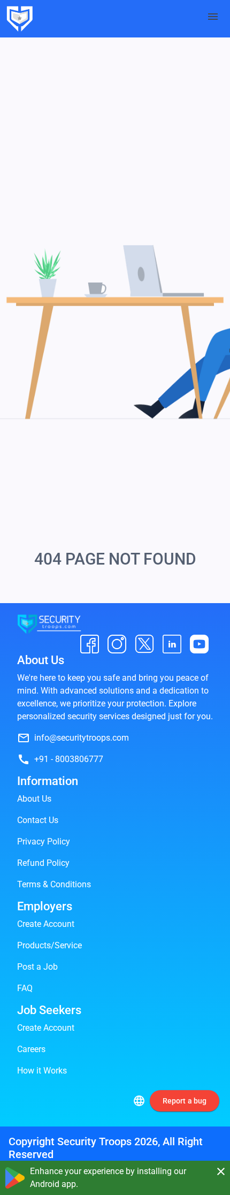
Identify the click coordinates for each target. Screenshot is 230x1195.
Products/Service (49, 945)
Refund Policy (43, 863)
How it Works (42, 1070)
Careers (31, 1049)
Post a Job (37, 967)
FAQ (25, 988)
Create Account (45, 924)
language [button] (139, 1100)
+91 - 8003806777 (68, 759)
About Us (34, 799)
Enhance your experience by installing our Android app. (108, 1177)
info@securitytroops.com (81, 738)
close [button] (220, 1171)
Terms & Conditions (54, 884)
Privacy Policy (43, 841)
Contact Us (37, 820)
